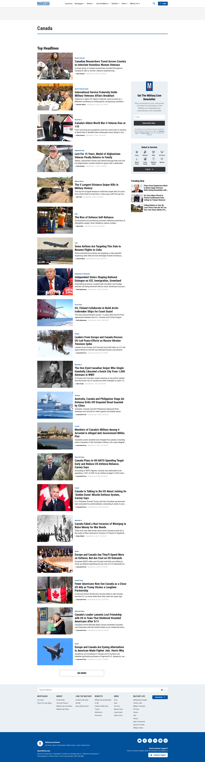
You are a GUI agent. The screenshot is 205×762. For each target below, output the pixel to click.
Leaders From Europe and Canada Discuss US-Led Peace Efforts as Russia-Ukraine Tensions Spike (99, 341)
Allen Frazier (80, 383)
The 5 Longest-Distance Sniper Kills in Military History (96, 186)
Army (115, 700)
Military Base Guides (140, 700)
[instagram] (150, 741)
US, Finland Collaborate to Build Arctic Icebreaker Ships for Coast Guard (96, 309)
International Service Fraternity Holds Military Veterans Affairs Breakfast (96, 94)
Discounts (98, 715)
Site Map (81, 756)
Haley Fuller (79, 226)
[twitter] (155, 741)
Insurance (68, 3)
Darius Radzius (80, 258)
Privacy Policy (145, 133)
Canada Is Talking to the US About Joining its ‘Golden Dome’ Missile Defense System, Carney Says (100, 495)
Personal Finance (62, 703)
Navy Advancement (82, 706)
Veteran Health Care (101, 706)
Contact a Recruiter (82, 700)
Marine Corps (118, 709)
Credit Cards (60, 700)
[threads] (165, 741)
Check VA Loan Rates (44, 703)
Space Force (118, 715)
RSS (75, 756)
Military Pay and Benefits (103, 700)
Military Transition (139, 706)
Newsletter (57, 754)
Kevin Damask (80, 73)
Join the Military (102, 3)
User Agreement (42, 756)
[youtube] (139, 741)
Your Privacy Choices (66, 756)
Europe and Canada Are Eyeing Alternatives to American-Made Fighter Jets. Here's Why (99, 648)
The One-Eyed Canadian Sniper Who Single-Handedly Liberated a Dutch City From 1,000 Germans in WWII (100, 371)
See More (81, 673)
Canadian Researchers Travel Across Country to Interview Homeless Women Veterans (100, 63)
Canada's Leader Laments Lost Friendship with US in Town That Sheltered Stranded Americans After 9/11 (98, 618)
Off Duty (136, 709)
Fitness (135, 718)
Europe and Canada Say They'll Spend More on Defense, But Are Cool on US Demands (99, 556)
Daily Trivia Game (139, 722)
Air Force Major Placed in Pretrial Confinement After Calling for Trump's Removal (154, 197)
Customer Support (160, 755)
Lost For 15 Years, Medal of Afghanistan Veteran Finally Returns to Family (97, 155)
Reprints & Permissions (90, 754)
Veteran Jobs (137, 703)
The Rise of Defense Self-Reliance (94, 217)
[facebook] (145, 741)
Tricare (97, 709)
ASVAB (78, 703)
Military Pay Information (64, 706)
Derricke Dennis (81, 104)
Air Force (117, 706)
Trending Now (137, 181)
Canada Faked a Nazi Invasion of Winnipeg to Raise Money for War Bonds (100, 525)
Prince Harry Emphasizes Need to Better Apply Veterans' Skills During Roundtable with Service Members (155, 187)
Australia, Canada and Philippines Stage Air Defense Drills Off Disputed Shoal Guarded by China (99, 402)
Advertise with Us (76, 754)
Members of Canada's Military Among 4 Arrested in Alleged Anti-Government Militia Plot (99, 433)
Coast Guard (118, 712)
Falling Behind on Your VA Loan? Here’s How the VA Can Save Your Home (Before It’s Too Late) (155, 207)
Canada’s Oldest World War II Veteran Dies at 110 (100, 124)
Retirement (98, 712)
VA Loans (40, 700)
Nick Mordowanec (81, 289)
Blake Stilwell (80, 536)
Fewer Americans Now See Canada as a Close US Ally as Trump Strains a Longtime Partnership (100, 587)
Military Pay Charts (62, 709)
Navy (115, 703)
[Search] (154, 3)
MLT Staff (79, 197)
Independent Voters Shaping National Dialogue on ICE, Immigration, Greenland (98, 279)
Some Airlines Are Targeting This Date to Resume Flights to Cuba (98, 248)
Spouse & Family (138, 725)
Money (89, 3)
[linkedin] (160, 741)
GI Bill (97, 703)
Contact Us (65, 754)
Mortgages (79, 3)
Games (135, 712)
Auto (134, 715)
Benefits (115, 3)
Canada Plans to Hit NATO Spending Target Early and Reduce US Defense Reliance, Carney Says (99, 464)
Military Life (134, 3)
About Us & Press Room (44, 754)
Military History (138, 728)
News (124, 3)
